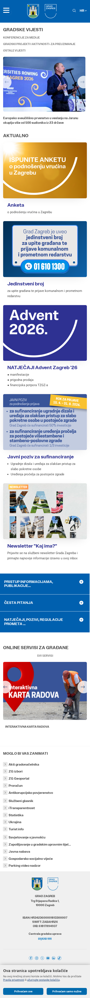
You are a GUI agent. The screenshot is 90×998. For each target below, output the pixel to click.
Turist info (16, 829)
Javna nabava (19, 851)
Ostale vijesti (14, 50)
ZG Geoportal (19, 778)
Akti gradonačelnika (24, 764)
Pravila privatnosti (13, 980)
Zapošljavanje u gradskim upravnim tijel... (40, 844)
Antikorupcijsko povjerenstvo (31, 792)
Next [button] (83, 82)
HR (82, 10)
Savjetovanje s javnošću (27, 837)
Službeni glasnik (21, 801)
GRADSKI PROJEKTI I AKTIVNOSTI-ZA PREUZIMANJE (39, 44)
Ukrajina (15, 822)
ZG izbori (16, 771)
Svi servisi (45, 655)
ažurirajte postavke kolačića (43, 980)
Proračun (16, 785)
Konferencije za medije (21, 37)
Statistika (16, 815)
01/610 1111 (44, 938)
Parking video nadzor (25, 865)
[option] (45, 93)
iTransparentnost (22, 808)
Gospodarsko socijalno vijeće (31, 858)
